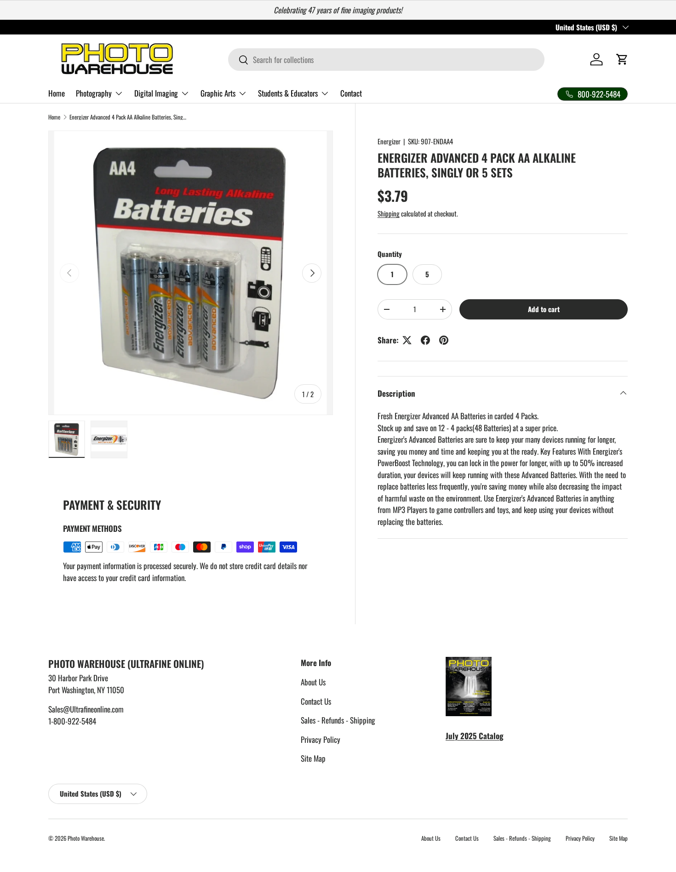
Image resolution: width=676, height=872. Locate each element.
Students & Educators (288, 93)
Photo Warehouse (86, 838)
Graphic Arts (218, 93)
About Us (313, 682)
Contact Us (316, 701)
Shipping (389, 213)
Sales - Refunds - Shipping (338, 720)
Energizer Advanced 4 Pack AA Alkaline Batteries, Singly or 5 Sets (128, 117)
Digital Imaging (156, 93)
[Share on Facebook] (425, 340)
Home (56, 93)
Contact (351, 93)
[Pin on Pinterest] (444, 340)
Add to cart (544, 309)
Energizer (389, 141)
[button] (622, 59)
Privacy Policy (320, 739)
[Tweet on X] (407, 340)
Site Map (313, 758)
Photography (94, 93)
